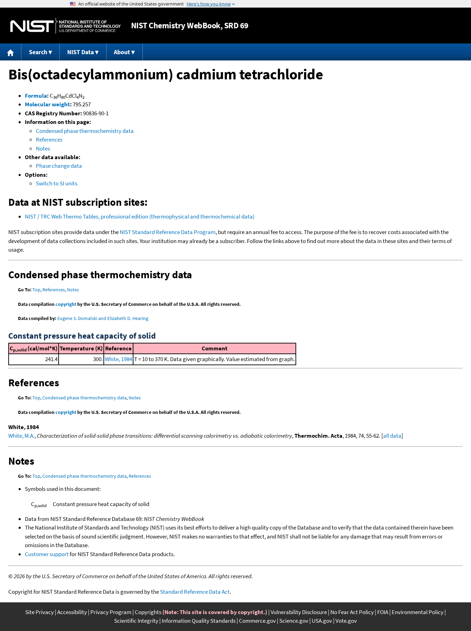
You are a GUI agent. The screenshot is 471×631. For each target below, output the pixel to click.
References (49, 139)
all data (392, 435)
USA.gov (322, 620)
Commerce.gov (257, 620)
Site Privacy (39, 612)
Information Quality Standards (199, 620)
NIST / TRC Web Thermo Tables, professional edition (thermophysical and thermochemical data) (139, 216)
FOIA (382, 612)
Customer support (47, 554)
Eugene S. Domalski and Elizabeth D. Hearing (102, 318)
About (122, 52)
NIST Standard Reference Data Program (168, 232)
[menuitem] (10, 51)
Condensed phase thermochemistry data (85, 131)
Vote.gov (346, 620)
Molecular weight (47, 104)
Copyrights (148, 612)
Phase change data (59, 165)
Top (36, 290)
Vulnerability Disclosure (299, 612)
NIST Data (80, 52)
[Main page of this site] (10, 51)
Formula (36, 95)
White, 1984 (118, 359)
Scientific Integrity (136, 620)
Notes (43, 148)
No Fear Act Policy (352, 612)
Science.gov (293, 620)
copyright (66, 304)
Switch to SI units (56, 183)
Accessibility (72, 612)
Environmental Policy (417, 612)
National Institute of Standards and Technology (65, 25)
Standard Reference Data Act (195, 591)
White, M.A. (21, 435)
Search (38, 52)
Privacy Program (110, 612)
